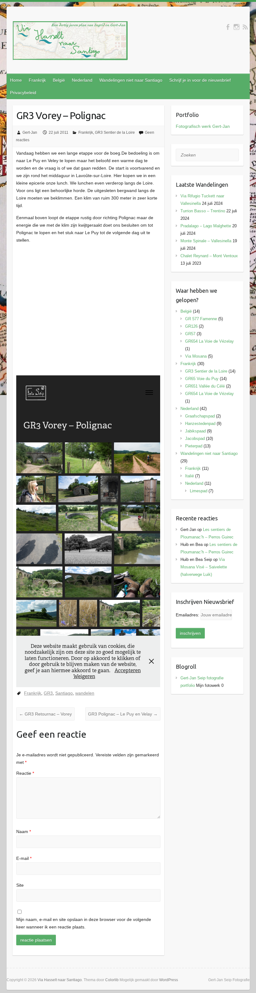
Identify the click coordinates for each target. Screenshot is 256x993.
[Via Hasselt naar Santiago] (70, 42)
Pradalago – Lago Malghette (205, 226)
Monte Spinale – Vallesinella (205, 241)
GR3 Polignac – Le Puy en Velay (123, 713)
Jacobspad (195, 438)
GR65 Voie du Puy (202, 378)
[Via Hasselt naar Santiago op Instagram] (236, 27)
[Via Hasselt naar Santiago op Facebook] (228, 27)
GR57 (190, 333)
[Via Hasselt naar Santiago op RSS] (245, 27)
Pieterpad (193, 446)
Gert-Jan (29, 132)
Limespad (198, 491)
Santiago (64, 693)
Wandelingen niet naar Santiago (130, 80)
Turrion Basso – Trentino (202, 211)
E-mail (24, 858)
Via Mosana (196, 356)
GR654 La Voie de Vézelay (209, 341)
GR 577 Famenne (201, 318)
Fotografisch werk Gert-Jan (203, 126)
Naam (23, 831)
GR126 (191, 326)
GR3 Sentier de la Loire (115, 132)
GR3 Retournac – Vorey (45, 713)
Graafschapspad (200, 416)
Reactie (25, 773)
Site (20, 885)
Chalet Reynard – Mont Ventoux (209, 255)
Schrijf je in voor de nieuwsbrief (200, 80)
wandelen (84, 693)
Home (16, 80)
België (59, 80)
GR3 (48, 693)
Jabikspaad (195, 431)
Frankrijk (37, 80)
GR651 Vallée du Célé (205, 386)
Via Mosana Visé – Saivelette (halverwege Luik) (203, 567)
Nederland (82, 80)
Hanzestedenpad (200, 423)
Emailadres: (188, 614)
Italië (189, 476)
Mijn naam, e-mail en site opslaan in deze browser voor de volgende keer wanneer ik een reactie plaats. (83, 923)
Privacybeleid (23, 92)
